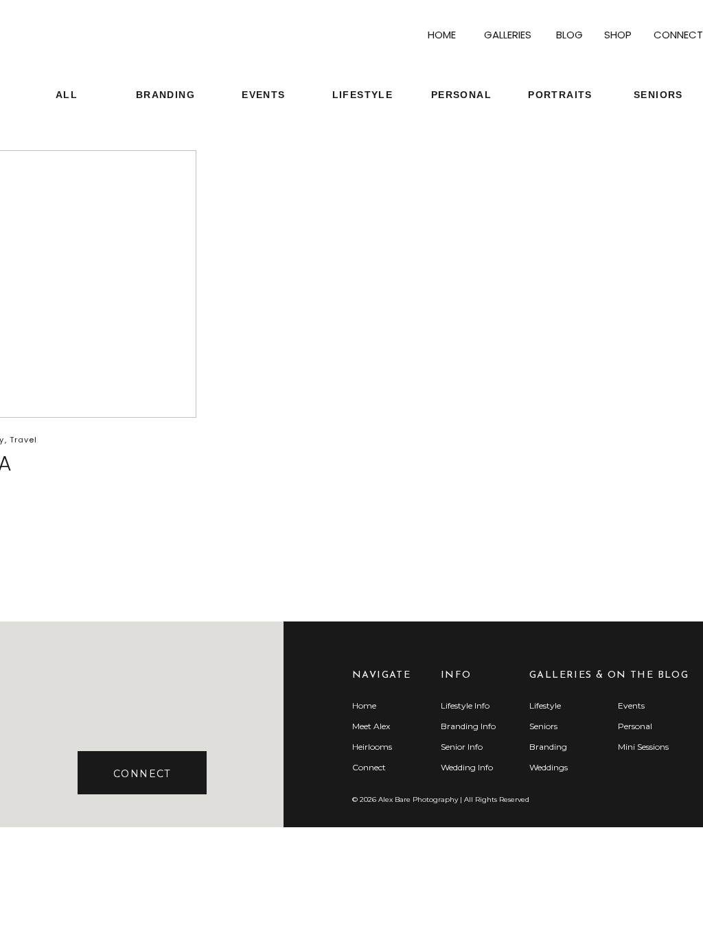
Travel (24, 439)
